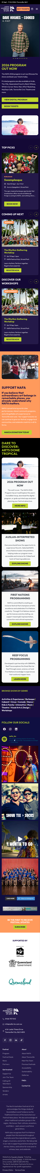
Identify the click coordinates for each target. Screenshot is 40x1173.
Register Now (12, 270)
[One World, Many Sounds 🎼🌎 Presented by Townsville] (20, 876)
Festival (6, 1049)
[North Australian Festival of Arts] (8, 9)
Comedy (22, 702)
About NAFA (26, 1053)
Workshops (7, 710)
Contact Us (26, 1086)
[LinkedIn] (16, 1040)
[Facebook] (4, 729)
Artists (5, 1094)
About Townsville (28, 1057)
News (5, 1061)
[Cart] (32, 9)
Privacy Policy (8, 1170)
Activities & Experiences (13, 699)
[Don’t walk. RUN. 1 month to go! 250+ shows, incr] (20, 839)
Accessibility (26, 1068)
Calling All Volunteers (7, 1082)
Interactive (21, 705)
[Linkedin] (16, 729)
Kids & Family (8, 705)
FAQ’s (24, 1080)
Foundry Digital (17, 1157)
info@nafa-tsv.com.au (13, 1024)
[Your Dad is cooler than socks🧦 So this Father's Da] (20, 801)
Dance (30, 702)
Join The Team (8, 1077)
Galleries (25, 1075)
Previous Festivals (28, 1064)
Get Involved (7, 1070)
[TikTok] (21, 1040)
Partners (6, 1064)
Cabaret (5, 702)
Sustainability (27, 1071)
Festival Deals (8, 1057)
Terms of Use (20, 1170)
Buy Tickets (23, 9)
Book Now (12, 204)
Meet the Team (27, 1061)
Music (30, 705)
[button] (36, 9)
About (24, 1049)
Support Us (7, 1074)
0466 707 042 (10, 1019)
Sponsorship (7, 1087)
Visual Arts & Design (20, 707)
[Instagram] (10, 729)
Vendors (6, 1091)
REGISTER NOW (12, 339)
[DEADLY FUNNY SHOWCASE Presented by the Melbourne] (20, 764)
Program (6, 1053)
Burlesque (29, 699)
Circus (13, 702)
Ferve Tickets (17, 1159)
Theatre (5, 707)
